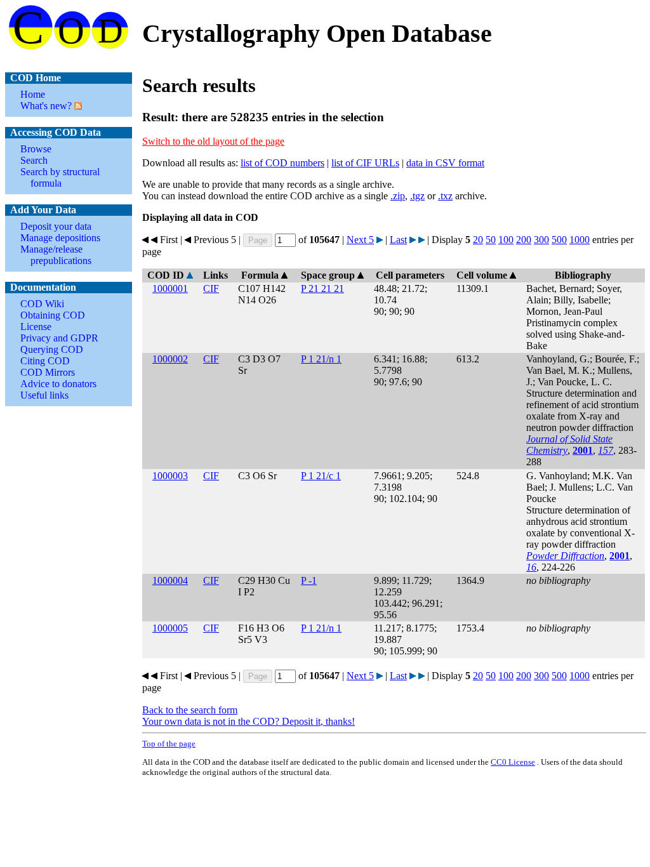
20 (478, 239)
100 (506, 239)
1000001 (170, 288)
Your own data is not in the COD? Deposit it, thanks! (248, 721)
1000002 (170, 359)
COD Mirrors (47, 372)
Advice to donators (58, 383)
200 (523, 239)
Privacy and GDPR (59, 338)
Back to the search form (189, 710)
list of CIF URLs (365, 162)
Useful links (44, 395)
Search (34, 160)
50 (491, 239)
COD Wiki (42, 303)
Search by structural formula (60, 177)
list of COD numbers (282, 162)
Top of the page (169, 743)
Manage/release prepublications (55, 255)
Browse (35, 148)
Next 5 (360, 239)
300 (541, 239)
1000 (579, 239)
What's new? (46, 105)
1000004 (170, 580)
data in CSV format (445, 162)
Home (32, 94)
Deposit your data (55, 226)
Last (398, 239)
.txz (445, 195)
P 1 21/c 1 (321, 475)
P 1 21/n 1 (321, 359)
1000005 (170, 628)
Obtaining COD (52, 315)
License (35, 326)
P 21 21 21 (322, 288)
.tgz (417, 195)
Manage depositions (60, 237)
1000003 (170, 475)
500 (559, 239)
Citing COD (45, 360)
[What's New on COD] (77, 105)
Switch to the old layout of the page (213, 141)
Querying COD (51, 349)
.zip (397, 195)
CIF (211, 288)
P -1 (309, 580)
